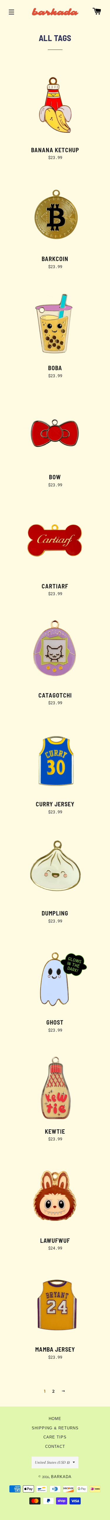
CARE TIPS (55, 1437)
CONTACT (55, 1447)
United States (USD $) (52, 1462)
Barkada (61, 1477)
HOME (55, 1419)
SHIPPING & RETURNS (55, 1428)
